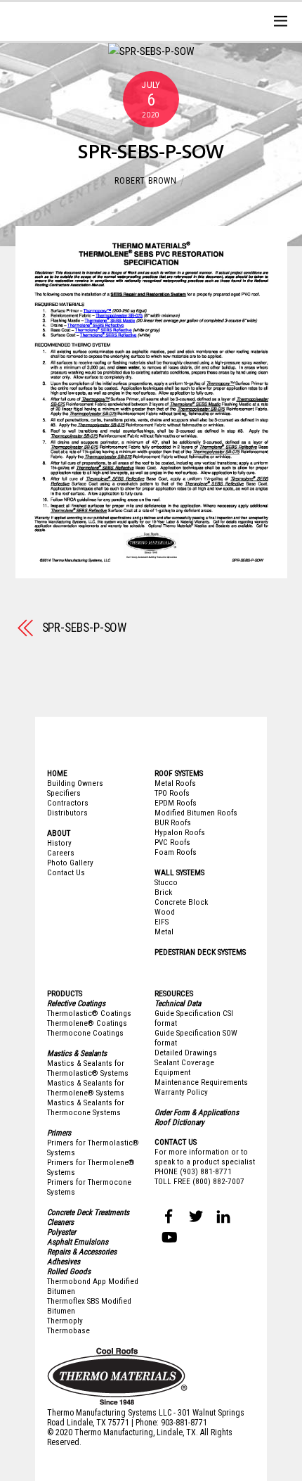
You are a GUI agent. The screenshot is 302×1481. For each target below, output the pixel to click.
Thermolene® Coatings (87, 1023)
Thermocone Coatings (85, 1033)
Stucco (166, 882)
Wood (165, 912)
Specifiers (64, 793)
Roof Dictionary (179, 1122)
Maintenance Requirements (201, 1082)
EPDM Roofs (176, 803)
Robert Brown (145, 181)
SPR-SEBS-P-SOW (150, 151)
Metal (164, 931)
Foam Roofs (176, 852)
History (59, 843)
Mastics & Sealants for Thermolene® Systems (85, 1088)
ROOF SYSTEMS (179, 773)
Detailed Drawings (186, 1052)
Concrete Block (181, 902)
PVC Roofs (172, 842)
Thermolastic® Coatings (89, 1013)
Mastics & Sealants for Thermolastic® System (85, 1068)
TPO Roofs (172, 793)
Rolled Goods (69, 1271)
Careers (60, 853)
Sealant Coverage (184, 1062)
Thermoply (65, 1321)
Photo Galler (68, 862)
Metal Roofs (175, 783)
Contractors (67, 803)
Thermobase (68, 1330)
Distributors (67, 813)
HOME (57, 773)
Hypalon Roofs (180, 832)
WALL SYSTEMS (179, 872)
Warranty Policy (181, 1092)
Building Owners (75, 783)
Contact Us (66, 872)
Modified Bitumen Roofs (196, 813)
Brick (163, 892)
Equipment (172, 1072)
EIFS (162, 922)
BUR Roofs (173, 822)
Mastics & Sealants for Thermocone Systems (85, 1107)
